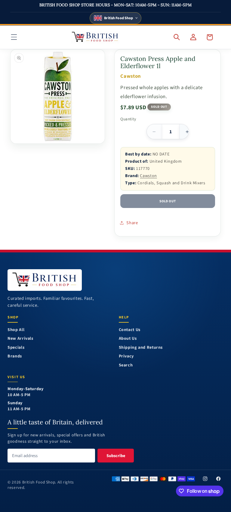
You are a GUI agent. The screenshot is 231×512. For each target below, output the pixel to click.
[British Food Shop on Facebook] (218, 479)
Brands (15, 356)
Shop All (16, 330)
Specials (16, 348)
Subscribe (115, 456)
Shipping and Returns (141, 348)
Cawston (148, 176)
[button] (13, 37)
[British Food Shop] (45, 280)
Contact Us (129, 330)
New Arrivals (20, 339)
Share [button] (132, 223)
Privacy (126, 356)
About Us (128, 339)
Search (126, 365)
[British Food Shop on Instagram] (205, 479)
